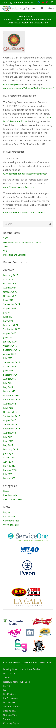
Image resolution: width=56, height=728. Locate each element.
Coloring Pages (11, 723)
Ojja (5, 250)
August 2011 (9, 432)
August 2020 (9, 333)
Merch (6, 685)
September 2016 (11, 399)
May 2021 (8, 320)
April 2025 (8, 279)
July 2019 (7, 358)
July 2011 (7, 436)
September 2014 (11, 424)
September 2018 (11, 362)
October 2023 (10, 291)
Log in (6, 512)
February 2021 (10, 325)
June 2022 (8, 300)
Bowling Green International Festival (22, 669)
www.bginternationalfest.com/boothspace (24, 173)
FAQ (5, 689)
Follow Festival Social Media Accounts (22, 242)
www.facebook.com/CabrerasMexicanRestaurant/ (28, 88)
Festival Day (9, 673)
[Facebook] (38, 2)
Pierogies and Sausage (15, 254)
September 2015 (11, 416)
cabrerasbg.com (11, 84)
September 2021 (11, 304)
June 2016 (8, 407)
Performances (10, 698)
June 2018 (8, 370)
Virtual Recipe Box (12, 499)
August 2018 (9, 366)
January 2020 (10, 341)
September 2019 (11, 349)
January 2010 (10, 470)
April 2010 (8, 461)
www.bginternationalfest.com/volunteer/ (24, 212)
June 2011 (8, 441)
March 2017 (9, 391)
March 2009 (9, 478)
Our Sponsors (10, 714)
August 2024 (9, 287)
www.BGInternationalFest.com (18, 187)
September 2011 (11, 428)
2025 (5, 238)
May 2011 (8, 445)
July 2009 (7, 474)
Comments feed (11, 520)
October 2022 (10, 295)
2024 (5, 246)
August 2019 (9, 354)
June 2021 (8, 316)
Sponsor (7, 719)
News (6, 491)
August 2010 (9, 457)
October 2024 (10, 283)
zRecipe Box (9, 710)
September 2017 (11, 374)
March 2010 (9, 465)
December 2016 (11, 395)
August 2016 (9, 403)
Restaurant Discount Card (16, 681)
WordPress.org (11, 524)
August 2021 (9, 308)
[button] (42, 8)
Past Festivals (10, 495)
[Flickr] (47, 2)
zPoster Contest (11, 706)
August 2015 (9, 420)
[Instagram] (51, 2)
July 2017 (7, 382)
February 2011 (10, 449)
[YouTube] (43, 2)
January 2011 (10, 453)
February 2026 (10, 275)
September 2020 (11, 329)
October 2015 (10, 411)
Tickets (7, 677)
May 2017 (8, 387)
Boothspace (9, 702)
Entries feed (9, 516)
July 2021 (7, 312)
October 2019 (10, 345)
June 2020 (8, 337)
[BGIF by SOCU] (10, 8)
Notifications (9, 694)
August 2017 (9, 378)
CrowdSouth (44, 662)
